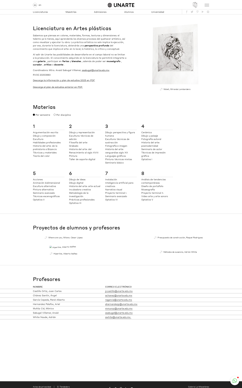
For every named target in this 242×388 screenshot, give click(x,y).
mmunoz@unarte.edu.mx (118, 308)
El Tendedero (63, 386)
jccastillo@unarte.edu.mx (119, 291)
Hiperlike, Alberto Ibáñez (65, 253)
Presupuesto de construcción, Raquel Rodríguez (180, 237)
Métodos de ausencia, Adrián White (180, 252)
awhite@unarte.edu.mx (118, 317)
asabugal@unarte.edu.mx (119, 312)
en (40, 4)
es (35, 4)
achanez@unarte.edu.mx (118, 295)
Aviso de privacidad (42, 386)
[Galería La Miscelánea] (195, 5)
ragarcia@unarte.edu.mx (118, 299)
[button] (234, 380)
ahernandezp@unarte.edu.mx (121, 304)
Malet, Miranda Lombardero (176, 89)
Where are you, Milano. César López (65, 237)
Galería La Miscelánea (198, 386)
